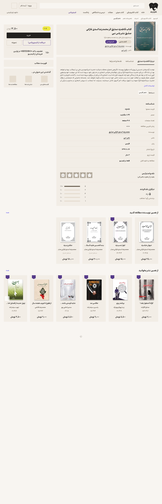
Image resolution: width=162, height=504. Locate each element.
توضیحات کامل (149, 85)
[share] (78, 50)
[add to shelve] (44, 79)
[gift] (73, 50)
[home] (153, 8)
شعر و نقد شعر (127, 18)
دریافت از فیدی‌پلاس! (36, 42)
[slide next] (7, 298)
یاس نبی (124, 50)
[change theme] (6, 6)
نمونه (14, 42)
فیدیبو (155, 18)
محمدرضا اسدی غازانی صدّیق (114, 46)
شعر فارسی (117, 18)
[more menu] (61, 50)
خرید (29, 35)
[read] (12, 79)
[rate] (89, 175)
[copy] (9, 52)
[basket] (14, 6)
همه (7, 212)
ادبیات (136, 18)
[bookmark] (67, 50)
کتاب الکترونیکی (146, 18)
